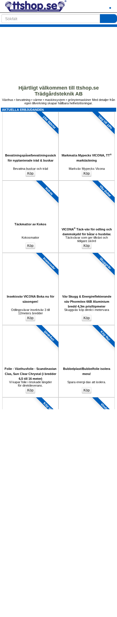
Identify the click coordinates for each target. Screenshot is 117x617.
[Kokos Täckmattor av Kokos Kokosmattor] (30, 182)
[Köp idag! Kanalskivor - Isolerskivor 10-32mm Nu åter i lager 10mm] (30, 399)
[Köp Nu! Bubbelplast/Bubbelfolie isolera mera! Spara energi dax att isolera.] (86, 326)
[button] (95, 6)
